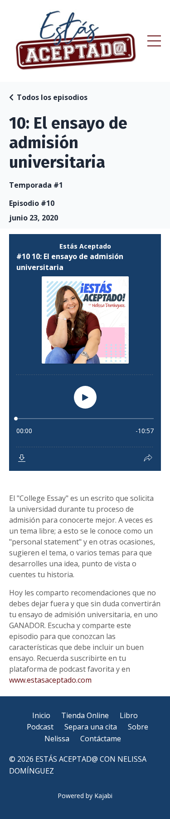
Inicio (41, 715)
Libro (129, 715)
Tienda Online (85, 715)
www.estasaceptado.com (50, 680)
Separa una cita (90, 727)
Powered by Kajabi (85, 795)
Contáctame (100, 739)
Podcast (40, 727)
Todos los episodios (52, 97)
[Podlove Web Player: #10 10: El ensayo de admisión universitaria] (85, 352)
